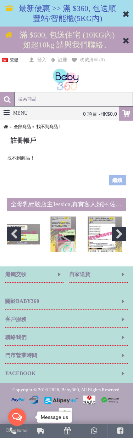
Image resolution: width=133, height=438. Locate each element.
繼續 (117, 180)
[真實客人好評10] (41, 235)
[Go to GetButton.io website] (17, 430)
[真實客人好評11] (83, 235)
